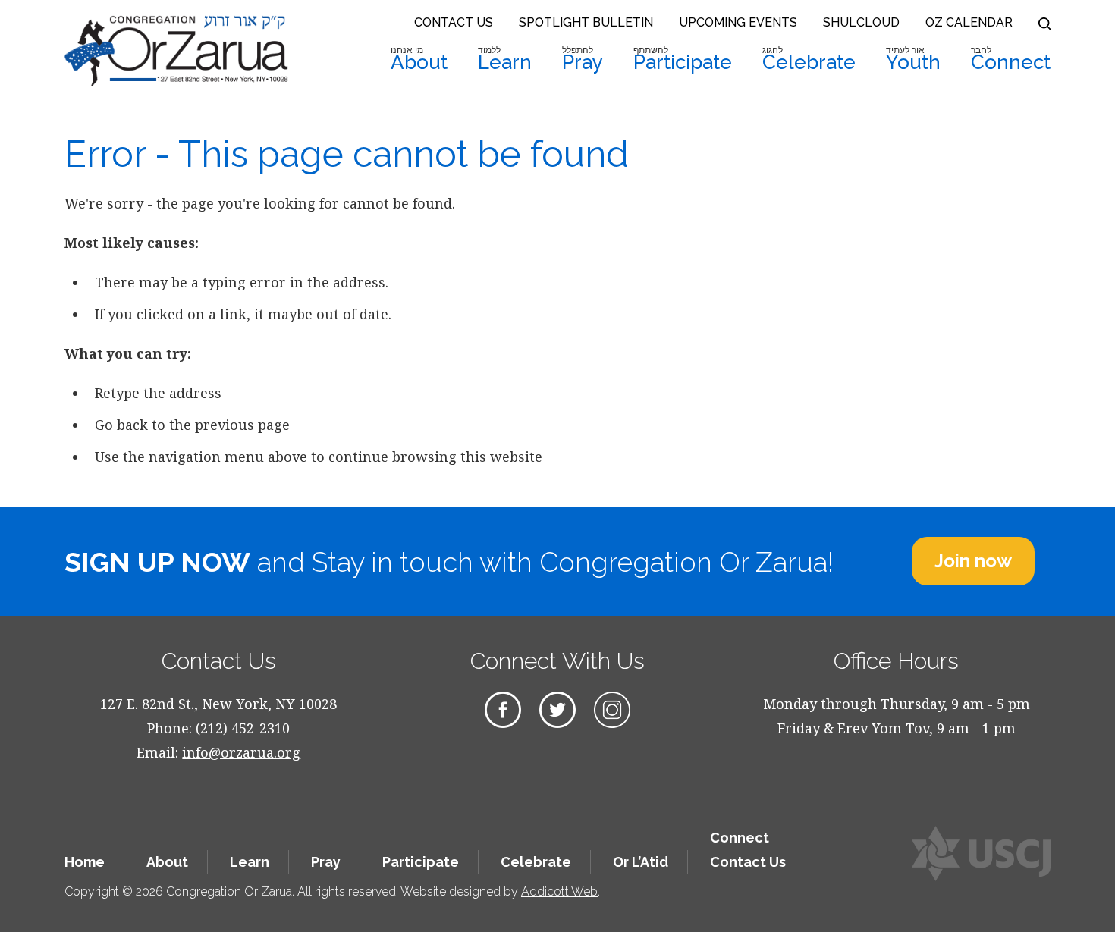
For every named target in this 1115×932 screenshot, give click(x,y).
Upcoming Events (738, 22)
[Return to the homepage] (176, 50)
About (419, 59)
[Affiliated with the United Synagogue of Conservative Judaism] (981, 853)
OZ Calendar (969, 22)
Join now (973, 561)
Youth (913, 59)
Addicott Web (559, 891)
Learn (505, 59)
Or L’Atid (640, 862)
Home (84, 862)
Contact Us (453, 22)
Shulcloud (861, 22)
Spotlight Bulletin (586, 22)
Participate (682, 59)
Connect (1011, 59)
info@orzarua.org (241, 752)
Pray (582, 59)
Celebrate (809, 59)
